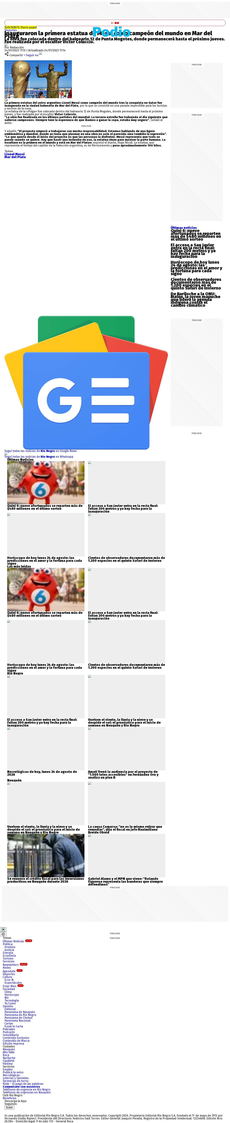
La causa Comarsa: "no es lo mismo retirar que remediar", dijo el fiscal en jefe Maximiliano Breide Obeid (125, 829)
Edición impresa (13, 1043)
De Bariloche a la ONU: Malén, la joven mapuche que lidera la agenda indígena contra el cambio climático (195, 299)
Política (8, 944)
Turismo (8, 958)
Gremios (9, 947)
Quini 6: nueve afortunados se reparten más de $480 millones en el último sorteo (196, 235)
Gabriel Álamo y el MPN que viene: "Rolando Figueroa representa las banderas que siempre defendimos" (125, 881)
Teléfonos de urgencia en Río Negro (26, 1089)
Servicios (9, 961)
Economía (9, 955)
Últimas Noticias (17, 941)
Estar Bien (13, 986)
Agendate (12, 971)
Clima (8, 992)
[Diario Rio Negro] (18, 1111)
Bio (6, 997)
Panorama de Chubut (18, 1017)
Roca (6, 1055)
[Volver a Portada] (115, 23)
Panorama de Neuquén (19, 1012)
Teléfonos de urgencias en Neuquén (27, 1092)
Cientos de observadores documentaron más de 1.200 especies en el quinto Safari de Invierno (196, 284)
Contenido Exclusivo (16, 1038)
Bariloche (9, 1058)
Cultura (7, 977)
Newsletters (15, 964)
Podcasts (9, 1032)
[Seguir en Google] (6, 99)
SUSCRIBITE (20, 27)
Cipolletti (8, 1061)
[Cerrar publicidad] (3, 929)
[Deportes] (115, 31)
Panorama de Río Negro (20, 1015)
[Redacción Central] (5, 44)
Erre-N (9, 980)
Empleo (8, 1069)
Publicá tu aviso (13, 1072)
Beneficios (9, 1098)
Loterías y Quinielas (16, 1078)
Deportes (10, 30)
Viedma (8, 1063)
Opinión (8, 1006)
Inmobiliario (11, 1035)
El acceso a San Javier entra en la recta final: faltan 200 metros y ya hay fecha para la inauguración (193, 250)
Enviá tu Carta (13, 1026)
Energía (8, 952)
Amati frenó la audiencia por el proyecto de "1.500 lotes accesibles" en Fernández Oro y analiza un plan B (123, 774)
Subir (9, 1107)
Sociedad (9, 989)
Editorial (10, 1009)
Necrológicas (11, 1075)
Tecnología (11, 1000)
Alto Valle (9, 1052)
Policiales (9, 1029)
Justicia (9, 950)
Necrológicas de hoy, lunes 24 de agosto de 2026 (42, 773)
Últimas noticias (184, 228)
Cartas (8, 1023)
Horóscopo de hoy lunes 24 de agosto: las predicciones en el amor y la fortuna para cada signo (196, 268)
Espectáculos (13, 982)
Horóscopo (11, 994)
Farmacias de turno (15, 1081)
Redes (7, 967)
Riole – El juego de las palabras (23, 1083)
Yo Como (10, 1003)
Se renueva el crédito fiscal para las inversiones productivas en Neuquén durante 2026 (45, 880)
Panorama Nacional (17, 1020)
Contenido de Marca (16, 1040)
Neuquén (9, 1049)
